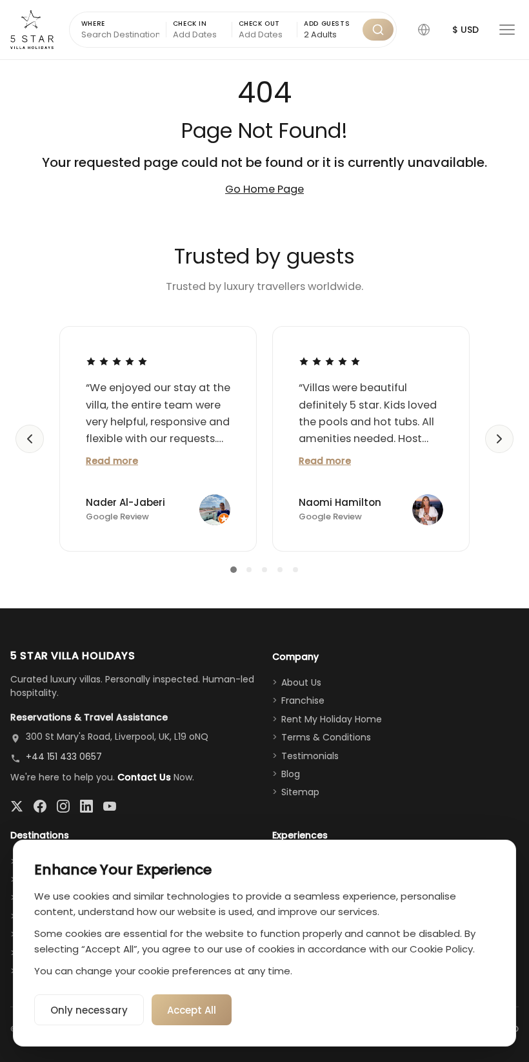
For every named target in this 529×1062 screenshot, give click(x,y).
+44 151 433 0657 (64, 756)
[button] (423, 29)
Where (93, 23)
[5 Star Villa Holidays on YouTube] (109, 806)
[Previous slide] (29, 439)
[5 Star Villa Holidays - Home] (32, 29)
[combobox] (330, 35)
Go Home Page (264, 189)
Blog (290, 774)
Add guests (327, 23)
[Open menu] (507, 29)
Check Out (259, 23)
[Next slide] (499, 439)
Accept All (191, 1010)
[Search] (378, 30)
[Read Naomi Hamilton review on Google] (330, 360)
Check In (190, 23)
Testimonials (310, 755)
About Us (301, 682)
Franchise (302, 700)
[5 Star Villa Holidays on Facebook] (40, 806)
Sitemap (300, 792)
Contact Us (144, 777)
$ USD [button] (465, 29)
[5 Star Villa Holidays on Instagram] (63, 806)
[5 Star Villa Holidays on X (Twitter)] (16, 806)
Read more (112, 460)
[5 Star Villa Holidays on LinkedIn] (86, 806)
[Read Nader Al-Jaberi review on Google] (117, 360)
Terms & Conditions (326, 737)
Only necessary (89, 1010)
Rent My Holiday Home (331, 719)
